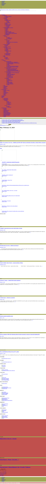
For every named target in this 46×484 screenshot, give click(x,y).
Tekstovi (6, 58)
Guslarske (8, 43)
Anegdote (6, 49)
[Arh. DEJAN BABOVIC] (4, 366)
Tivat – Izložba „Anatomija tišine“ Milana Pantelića (9, 169)
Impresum (3, 4)
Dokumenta (7, 78)
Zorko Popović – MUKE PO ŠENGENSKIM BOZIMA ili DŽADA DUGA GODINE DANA (15, 185)
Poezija (6, 100)
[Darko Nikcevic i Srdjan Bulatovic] (7, 400)
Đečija (8, 101)
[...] (28, 165)
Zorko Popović (6, 98)
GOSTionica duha (8, 53)
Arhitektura (5, 15)
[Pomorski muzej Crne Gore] (6, 387)
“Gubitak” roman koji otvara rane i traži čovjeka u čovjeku (11, 228)
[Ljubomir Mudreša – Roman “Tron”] (3, 178)
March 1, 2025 (2, 317)
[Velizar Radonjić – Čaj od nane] (3, 199)
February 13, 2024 (2, 144)
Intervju (6, 23)
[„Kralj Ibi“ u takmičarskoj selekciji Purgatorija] (9, 160)
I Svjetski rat (9, 73)
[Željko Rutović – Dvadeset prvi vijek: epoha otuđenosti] (3, 204)
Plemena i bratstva (9, 82)
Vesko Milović (6, 99)
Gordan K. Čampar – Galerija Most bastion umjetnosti (10, 280)
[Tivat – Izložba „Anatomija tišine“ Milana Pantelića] (3, 168)
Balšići (8, 64)
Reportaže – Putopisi (6, 90)
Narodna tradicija (7, 25)
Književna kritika (7, 22)
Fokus (1, 148)
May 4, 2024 (2, 336)
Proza (8, 21)
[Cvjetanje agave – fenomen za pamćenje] (7, 295)
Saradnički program (6, 110)
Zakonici (8, 79)
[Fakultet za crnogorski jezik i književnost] (8, 370)
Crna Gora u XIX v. (8, 67)
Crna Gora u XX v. (8, 71)
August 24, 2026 (4, 163)
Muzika (5, 35)
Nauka (3, 59)
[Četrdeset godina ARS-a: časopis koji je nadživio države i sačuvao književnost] (3, 209)
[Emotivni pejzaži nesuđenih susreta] (7, 313)
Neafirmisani (7, 26)
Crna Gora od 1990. (10, 77)
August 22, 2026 (4, 186)
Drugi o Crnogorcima (10, 83)
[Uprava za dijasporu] (5, 378)
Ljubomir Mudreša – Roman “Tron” (7, 180)
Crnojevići (8, 65)
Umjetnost (3, 14)
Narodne (8, 40)
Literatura (6, 19)
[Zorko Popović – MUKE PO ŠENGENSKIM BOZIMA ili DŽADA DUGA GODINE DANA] (3, 183)
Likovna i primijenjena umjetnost (8, 27)
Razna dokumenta (9, 80)
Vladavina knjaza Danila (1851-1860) (12, 70)
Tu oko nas (8, 104)
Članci (6, 36)
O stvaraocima (9, 103)
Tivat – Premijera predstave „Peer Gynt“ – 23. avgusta (9, 190)
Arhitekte (6, 17)
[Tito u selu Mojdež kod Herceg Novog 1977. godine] (7, 349)
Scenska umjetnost (6, 44)
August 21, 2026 (4, 191)
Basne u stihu (9, 102)
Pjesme (6, 39)
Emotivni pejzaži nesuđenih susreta (6, 316)
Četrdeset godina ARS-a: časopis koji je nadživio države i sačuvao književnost (13, 211)
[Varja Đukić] (4, 410)
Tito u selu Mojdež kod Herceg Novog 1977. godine (9, 351)
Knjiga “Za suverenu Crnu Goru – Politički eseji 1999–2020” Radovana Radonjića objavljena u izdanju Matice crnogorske (23, 142)
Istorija (5, 60)
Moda (4, 56)
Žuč (7, 51)
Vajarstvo (6, 29)
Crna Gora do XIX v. (8, 61)
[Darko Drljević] (4, 383)
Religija (5, 87)
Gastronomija (5, 88)
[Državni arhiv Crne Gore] (4, 388)
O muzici (8, 37)
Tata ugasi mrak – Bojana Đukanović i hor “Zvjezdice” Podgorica (15, 467)
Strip (4, 55)
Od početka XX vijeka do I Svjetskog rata (13, 72)
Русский (3, 2)
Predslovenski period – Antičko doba (12, 62)
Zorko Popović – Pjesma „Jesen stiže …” (9, 459)
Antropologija (6, 86)
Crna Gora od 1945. (10, 76)
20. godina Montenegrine (7, 113)
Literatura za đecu (7, 20)
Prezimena (5, 93)
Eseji (6, 18)
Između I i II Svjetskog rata (11, 74)
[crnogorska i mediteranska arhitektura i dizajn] (4, 365)
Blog (2, 97)
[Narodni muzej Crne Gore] (6, 358)
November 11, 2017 (3, 247)
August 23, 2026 (4, 175)
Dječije (8, 41)
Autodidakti (7, 34)
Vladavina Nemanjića (10, 63)
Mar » (3, 475)
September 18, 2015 (3, 264)
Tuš (7, 52)
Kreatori (6, 57)
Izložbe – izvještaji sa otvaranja (9, 32)
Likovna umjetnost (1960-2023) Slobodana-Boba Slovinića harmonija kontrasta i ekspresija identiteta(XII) (20, 334)
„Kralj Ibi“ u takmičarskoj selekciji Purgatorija (10, 162)
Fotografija (6, 30)
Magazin (3, 96)
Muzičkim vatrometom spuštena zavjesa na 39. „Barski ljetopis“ (11, 195)
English (3, 478)
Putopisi (8, 106)
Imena (4, 94)
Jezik (4, 85)
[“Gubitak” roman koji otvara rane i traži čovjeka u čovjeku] (7, 225)
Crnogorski (3, 477)
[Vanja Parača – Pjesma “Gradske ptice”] (3, 173)
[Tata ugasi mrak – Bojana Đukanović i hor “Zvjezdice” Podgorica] (2, 464)
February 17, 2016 (2, 353)
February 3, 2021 (2, 282)
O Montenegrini (4, 107)
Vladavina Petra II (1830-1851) (11, 69)
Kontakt (3, 481)
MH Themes (18, 482)
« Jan (0, 475)
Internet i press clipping (7, 112)
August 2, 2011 (2, 299)
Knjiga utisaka (4, 3)
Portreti (8, 84)
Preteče (6, 47)
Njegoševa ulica (6, 92)
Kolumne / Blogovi (8, 24)
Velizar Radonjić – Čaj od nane (6, 200)
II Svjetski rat (9, 75)
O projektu (5, 108)
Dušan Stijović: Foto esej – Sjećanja (8, 438)
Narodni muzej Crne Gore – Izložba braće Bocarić (9, 245)
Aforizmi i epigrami (8, 48)
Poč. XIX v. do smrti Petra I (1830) (12, 68)
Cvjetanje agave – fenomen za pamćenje (7, 297)
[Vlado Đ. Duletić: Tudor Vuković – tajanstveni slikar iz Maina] (7, 260)
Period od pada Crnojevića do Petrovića (12, 66)
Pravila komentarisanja (7, 114)
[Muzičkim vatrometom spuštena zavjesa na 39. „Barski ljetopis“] (3, 194)
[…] (20, 146)
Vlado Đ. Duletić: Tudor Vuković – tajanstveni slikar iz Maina (11, 262)
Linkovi (5, 116)
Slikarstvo (6, 28)
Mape (8, 81)
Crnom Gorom (4, 89)
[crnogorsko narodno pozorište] (3, 411)
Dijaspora (3, 95)
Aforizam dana (7, 54)
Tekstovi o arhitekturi (8, 16)
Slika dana (5, 91)
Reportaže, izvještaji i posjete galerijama (11, 33)
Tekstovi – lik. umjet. (8, 31)
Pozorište (6, 45)
